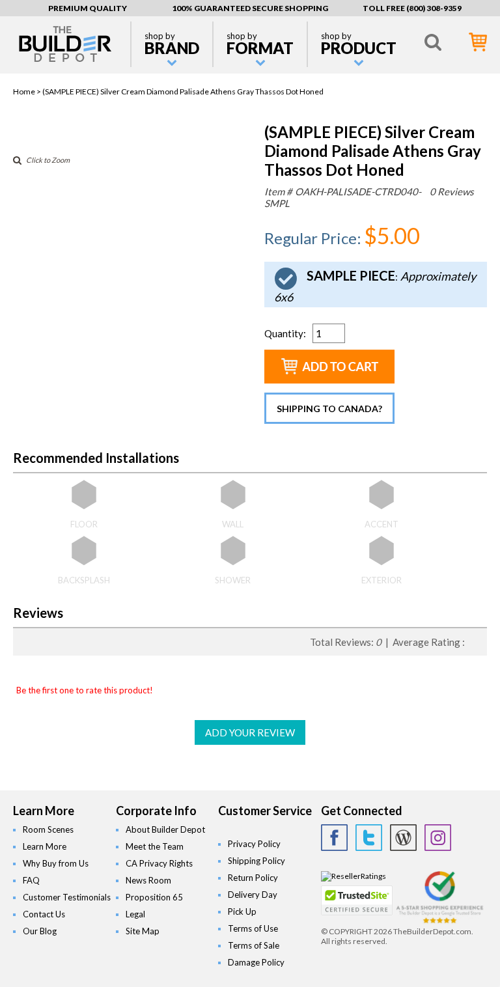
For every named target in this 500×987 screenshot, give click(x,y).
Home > (27, 91)
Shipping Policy (256, 860)
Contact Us (44, 914)
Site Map (143, 931)
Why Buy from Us (56, 863)
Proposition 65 (154, 897)
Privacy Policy (254, 844)
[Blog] (403, 837)
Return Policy (253, 877)
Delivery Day (252, 894)
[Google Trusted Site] (440, 921)
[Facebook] (334, 837)
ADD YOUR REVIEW (250, 732)
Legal (135, 914)
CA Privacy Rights (159, 863)
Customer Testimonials (67, 897)
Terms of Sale (253, 945)
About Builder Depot (165, 829)
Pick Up (242, 911)
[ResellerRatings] (353, 876)
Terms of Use (253, 928)
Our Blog (40, 931)
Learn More (44, 846)
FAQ (31, 880)
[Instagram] (437, 837)
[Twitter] (368, 837)
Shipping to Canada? (329, 408)
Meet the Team (155, 846)
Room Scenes (48, 829)
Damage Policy (256, 962)
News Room (148, 880)
